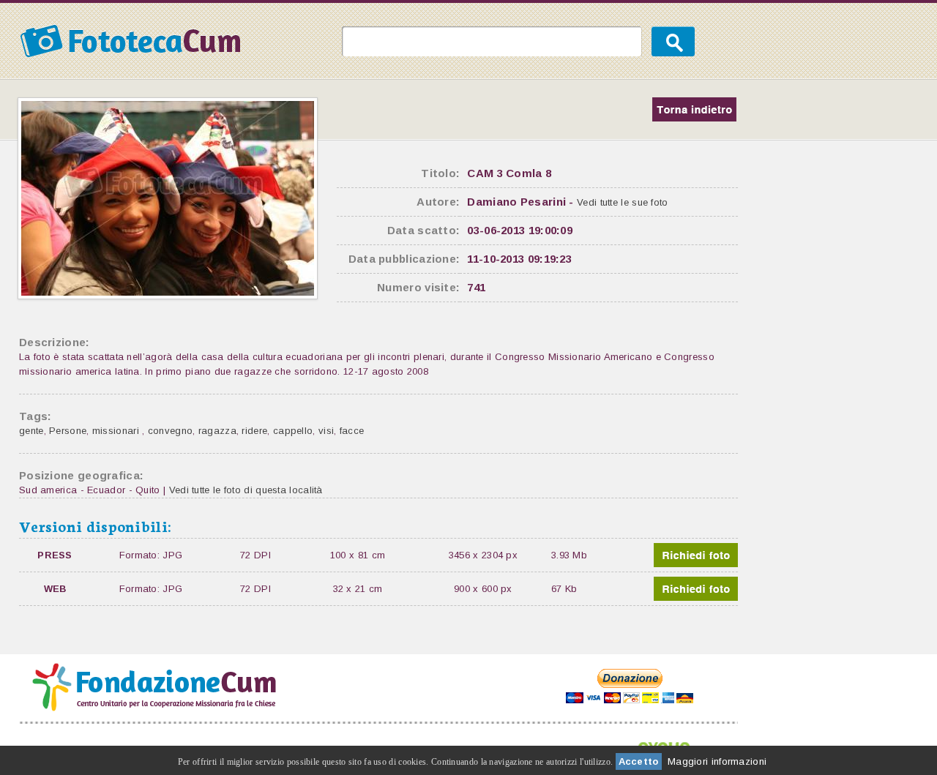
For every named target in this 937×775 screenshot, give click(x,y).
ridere (254, 430)
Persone (67, 430)
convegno (170, 430)
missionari (117, 430)
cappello (293, 430)
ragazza (217, 430)
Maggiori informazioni (717, 761)
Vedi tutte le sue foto (622, 202)
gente (31, 430)
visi (326, 430)
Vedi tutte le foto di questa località (246, 489)
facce (352, 430)
